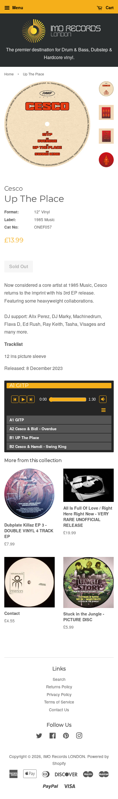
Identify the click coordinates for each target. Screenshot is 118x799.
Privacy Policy (59, 694)
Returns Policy (59, 686)
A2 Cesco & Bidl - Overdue (32, 428)
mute (103, 397)
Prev (15, 399)
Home (9, 73)
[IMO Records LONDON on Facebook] (52, 736)
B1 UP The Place (24, 437)
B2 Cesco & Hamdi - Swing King (37, 446)
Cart (109, 7)
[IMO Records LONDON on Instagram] (79, 736)
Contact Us (59, 709)
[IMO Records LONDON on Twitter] (39, 736)
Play (23, 399)
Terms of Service (59, 702)
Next (31, 397)
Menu (17, 7)
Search (59, 679)
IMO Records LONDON (64, 756)
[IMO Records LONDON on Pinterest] (66, 736)
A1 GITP (16, 419)
